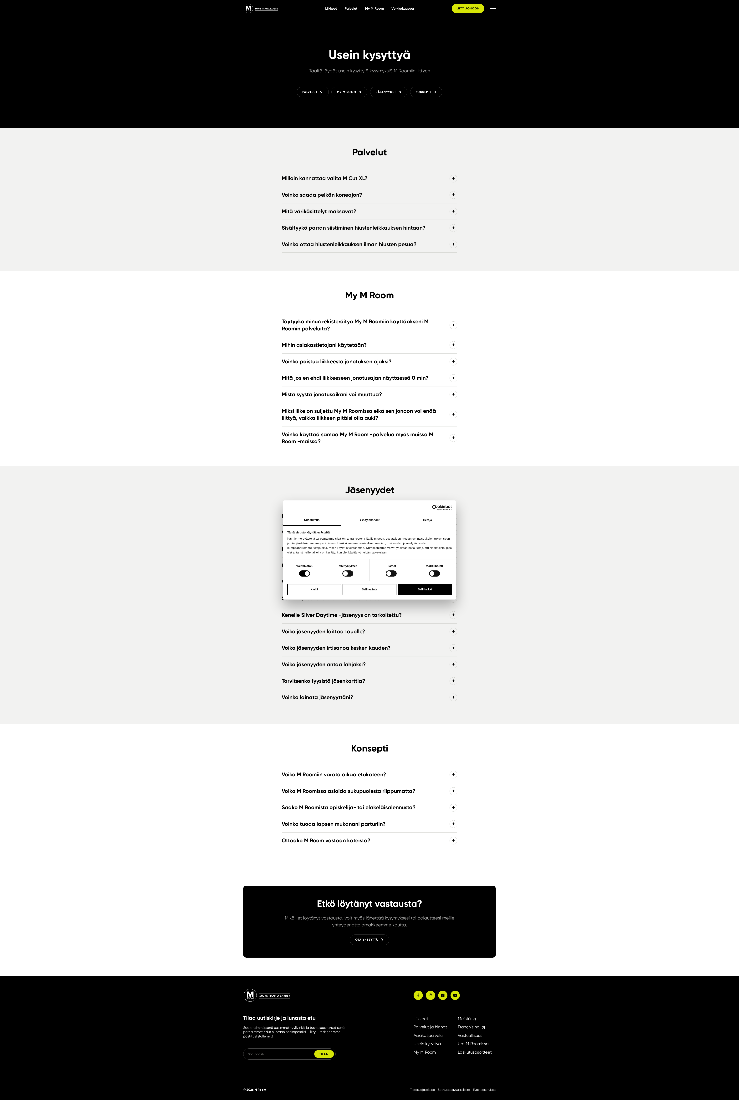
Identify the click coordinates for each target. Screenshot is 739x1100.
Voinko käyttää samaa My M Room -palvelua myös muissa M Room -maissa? (357, 438)
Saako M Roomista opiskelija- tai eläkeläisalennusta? (348, 807)
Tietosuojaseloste (422, 1090)
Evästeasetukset (484, 1090)
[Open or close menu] (493, 8)
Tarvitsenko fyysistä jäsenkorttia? (323, 681)
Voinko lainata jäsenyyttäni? (317, 697)
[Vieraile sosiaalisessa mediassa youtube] (455, 995)
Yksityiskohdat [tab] (369, 520)
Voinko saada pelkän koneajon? (322, 195)
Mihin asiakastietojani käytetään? (324, 345)
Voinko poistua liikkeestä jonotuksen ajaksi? (336, 361)
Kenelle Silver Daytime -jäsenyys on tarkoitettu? (342, 615)
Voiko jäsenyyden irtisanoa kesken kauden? (336, 648)
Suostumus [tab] (312, 520)
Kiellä (314, 589)
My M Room (374, 8)
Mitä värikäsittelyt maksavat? (319, 211)
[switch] (347, 573)
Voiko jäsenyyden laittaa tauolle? (323, 631)
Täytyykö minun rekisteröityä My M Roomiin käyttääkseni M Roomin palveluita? (355, 325)
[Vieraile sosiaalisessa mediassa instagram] (430, 995)
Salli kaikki (425, 589)
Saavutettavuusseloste (454, 1090)
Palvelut (351, 8)
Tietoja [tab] (427, 520)
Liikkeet (331, 8)
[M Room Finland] (282, 8)
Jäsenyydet (386, 92)
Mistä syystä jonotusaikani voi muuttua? (332, 394)
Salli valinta (369, 589)
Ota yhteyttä (366, 939)
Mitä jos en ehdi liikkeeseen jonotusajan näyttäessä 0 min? (355, 378)
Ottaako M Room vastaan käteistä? (326, 840)
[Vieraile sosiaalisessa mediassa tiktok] (442, 995)
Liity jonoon (467, 8)
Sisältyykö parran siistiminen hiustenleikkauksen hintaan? (353, 228)
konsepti (423, 92)
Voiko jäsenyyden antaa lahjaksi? (324, 664)
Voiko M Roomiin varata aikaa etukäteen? (334, 774)
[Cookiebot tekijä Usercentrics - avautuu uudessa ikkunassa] (435, 508)
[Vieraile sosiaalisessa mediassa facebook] (418, 995)
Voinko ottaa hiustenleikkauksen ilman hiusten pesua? (349, 244)
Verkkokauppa (402, 8)
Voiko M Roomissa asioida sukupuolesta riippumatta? (348, 791)
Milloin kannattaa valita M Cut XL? (324, 178)
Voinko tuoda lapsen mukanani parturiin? (333, 824)
